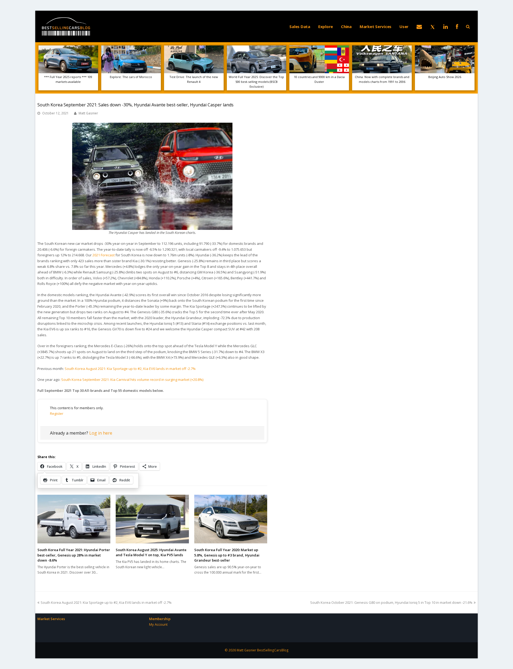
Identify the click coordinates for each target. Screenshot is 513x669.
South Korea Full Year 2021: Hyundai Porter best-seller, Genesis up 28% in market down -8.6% (73, 555)
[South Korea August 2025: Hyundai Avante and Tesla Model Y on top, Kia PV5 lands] (152, 519)
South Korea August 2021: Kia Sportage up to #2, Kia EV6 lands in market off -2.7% (130, 368)
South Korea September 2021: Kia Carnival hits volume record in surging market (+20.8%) (132, 379)
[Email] (419, 26)
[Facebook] (457, 26)
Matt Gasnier (88, 113)
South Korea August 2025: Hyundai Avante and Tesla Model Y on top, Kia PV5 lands (151, 552)
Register (56, 413)
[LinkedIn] (445, 26)
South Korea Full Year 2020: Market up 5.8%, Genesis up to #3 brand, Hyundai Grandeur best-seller (226, 555)
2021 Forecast (103, 255)
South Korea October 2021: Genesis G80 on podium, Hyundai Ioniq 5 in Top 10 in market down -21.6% (391, 602)
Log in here (100, 433)
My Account (158, 624)
